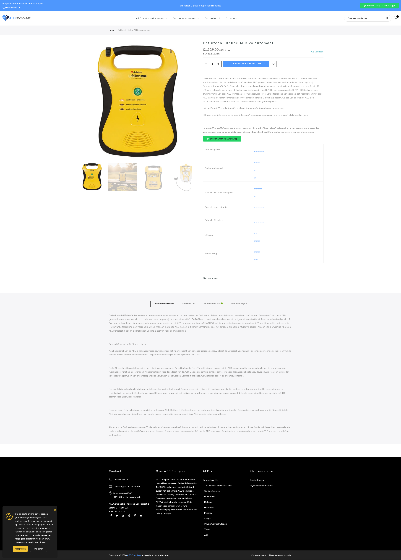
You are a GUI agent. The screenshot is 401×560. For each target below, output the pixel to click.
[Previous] (83, 101)
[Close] (55, 510)
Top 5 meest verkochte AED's (218, 485)
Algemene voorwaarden (261, 485)
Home (111, 30)
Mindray (207, 512)
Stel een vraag (210, 278)
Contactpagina (257, 480)
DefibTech (209, 496)
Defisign (207, 502)
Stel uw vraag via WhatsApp (381, 5)
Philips (207, 518)
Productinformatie (164, 303)
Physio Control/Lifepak (215, 523)
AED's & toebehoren (150, 18)
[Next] (192, 101)
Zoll (205, 534)
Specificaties (188, 303)
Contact (231, 18)
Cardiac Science (211, 491)
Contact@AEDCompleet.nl (127, 486)
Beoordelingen (239, 303)
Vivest (207, 529)
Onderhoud (212, 18)
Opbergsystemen (185, 18)
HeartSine (208, 507)
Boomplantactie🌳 (213, 303)
